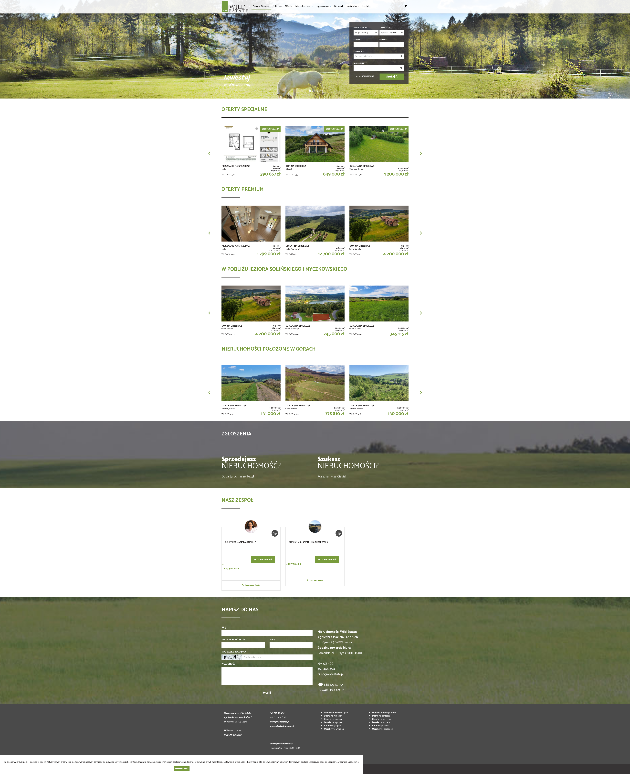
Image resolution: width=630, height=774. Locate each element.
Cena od (357, 39)
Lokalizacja (359, 51)
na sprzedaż (384, 713)
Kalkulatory (353, 6)
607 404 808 (231, 569)
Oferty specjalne (244, 109)
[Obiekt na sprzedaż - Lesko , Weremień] (315, 231)
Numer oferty (360, 63)
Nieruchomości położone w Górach (268, 349)
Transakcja (384, 28)
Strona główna (261, 6)
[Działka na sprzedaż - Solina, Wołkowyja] (315, 311)
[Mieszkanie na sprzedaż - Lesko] (251, 152)
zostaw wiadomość (263, 559)
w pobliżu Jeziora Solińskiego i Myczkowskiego (284, 269)
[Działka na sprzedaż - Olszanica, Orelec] (379, 152)
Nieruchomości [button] (303, 6)
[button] (209, 153)
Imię (223, 627)
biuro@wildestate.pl (330, 674)
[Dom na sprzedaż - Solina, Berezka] (379, 231)
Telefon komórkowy (234, 639)
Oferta (288, 6)
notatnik (338, 6)
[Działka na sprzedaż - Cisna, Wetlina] (315, 391)
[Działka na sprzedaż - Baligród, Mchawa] (379, 391)
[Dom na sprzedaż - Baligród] (315, 152)
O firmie (277, 6)
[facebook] (406, 5)
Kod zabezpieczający (233, 652)
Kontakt (366, 6)
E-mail (273, 639)
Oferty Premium (242, 189)
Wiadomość (228, 664)
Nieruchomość (360, 28)
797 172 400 (294, 564)
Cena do (383, 39)
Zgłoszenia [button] (323, 6)
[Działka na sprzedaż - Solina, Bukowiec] (379, 311)
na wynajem (336, 713)
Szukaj (391, 77)
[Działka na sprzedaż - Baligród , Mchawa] (251, 391)
